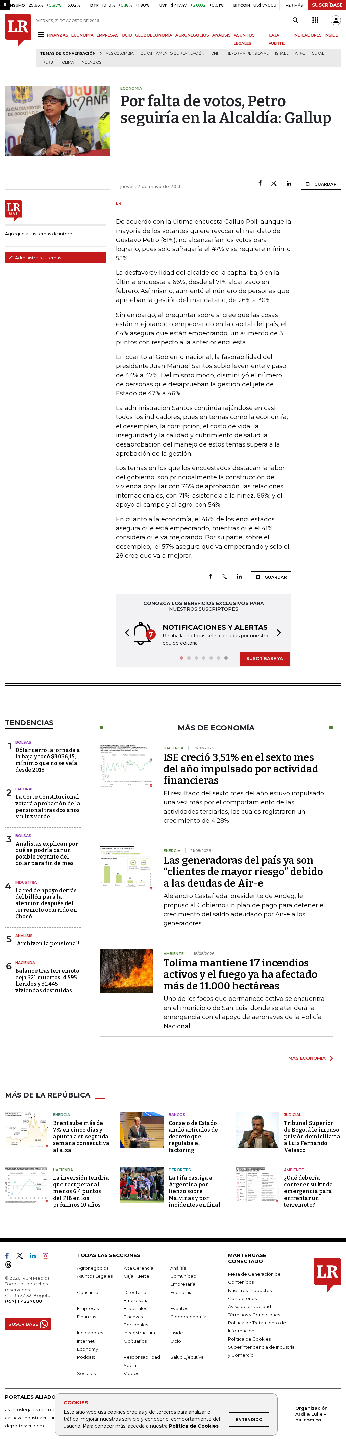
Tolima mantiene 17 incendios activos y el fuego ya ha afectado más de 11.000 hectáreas (240, 974)
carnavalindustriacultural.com (37, 1417)
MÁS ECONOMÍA (307, 1058)
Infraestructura (139, 1332)
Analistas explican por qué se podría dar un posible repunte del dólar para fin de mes (46, 854)
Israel (281, 53)
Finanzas (86, 1316)
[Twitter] (274, 183)
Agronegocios (92, 1268)
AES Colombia (120, 53)
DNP (215, 53)
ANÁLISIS (221, 35)
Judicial (292, 1114)
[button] (125, 634)
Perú (48, 62)
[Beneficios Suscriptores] (315, 20)
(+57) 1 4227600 (23, 1301)
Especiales (135, 1308)
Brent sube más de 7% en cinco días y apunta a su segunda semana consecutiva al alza (81, 1136)
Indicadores (90, 1332)
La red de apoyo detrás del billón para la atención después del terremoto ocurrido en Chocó (46, 903)
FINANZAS (57, 35)
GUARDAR (325, 184)
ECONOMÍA (82, 35)
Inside (176, 1332)
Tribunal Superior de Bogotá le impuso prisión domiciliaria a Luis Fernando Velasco (312, 1136)
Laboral (24, 789)
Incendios (91, 62)
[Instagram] (48, 1257)
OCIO (127, 35)
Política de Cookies (194, 1426)
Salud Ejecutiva (187, 1357)
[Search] (295, 20)
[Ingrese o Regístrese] (336, 20)
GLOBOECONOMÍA (153, 35)
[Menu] (41, 34)
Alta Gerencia (138, 1268)
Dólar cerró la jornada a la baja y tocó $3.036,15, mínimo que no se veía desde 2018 (47, 760)
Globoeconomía (188, 1316)
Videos (131, 1373)
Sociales (86, 1373)
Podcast (86, 1357)
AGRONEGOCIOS (192, 35)
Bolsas (23, 742)
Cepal (318, 53)
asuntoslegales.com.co (30, 1409)
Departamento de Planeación (172, 53)
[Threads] (11, 1266)
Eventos (179, 1308)
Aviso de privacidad (249, 1306)
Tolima (67, 62)
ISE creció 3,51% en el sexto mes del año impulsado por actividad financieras (241, 769)
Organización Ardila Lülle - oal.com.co (311, 1413)
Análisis (24, 935)
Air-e (300, 53)
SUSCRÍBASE (327, 5)
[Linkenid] (35, 1257)
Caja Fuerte (136, 1276)
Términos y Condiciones (254, 1314)
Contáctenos (242, 1298)
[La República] (18, 40)
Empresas (88, 1308)
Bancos (177, 1114)
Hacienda (25, 962)
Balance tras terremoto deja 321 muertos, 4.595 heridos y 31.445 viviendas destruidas (47, 981)
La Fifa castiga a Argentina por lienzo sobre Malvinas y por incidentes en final (194, 1191)
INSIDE (331, 35)
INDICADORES (308, 35)
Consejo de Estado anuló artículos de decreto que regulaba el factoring (193, 1136)
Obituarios (135, 1341)
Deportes (180, 1169)
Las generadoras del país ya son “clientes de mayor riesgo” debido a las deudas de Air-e (243, 871)
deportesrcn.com (24, 1425)
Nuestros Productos (250, 1290)
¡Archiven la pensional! (47, 943)
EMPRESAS (108, 35)
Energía (61, 1114)
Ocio (175, 1341)
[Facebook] (260, 183)
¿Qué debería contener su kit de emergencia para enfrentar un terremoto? (308, 1191)
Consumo (87, 1292)
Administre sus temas (37, 257)
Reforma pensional (247, 53)
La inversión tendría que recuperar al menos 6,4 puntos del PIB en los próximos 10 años (81, 1191)
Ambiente (294, 1169)
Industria (26, 882)
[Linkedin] (289, 183)
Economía (181, 1292)
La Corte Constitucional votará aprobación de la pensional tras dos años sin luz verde (47, 807)
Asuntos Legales (95, 1276)
